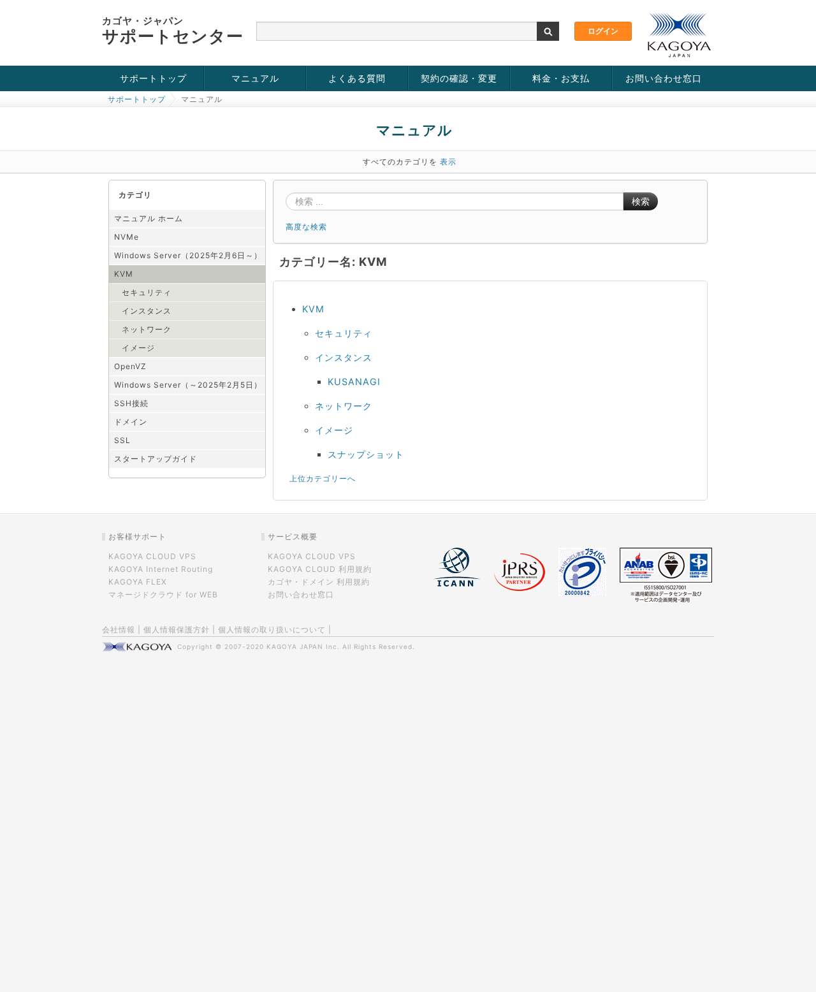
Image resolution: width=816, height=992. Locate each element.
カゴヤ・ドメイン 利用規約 (319, 582)
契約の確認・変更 (459, 78)
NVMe (126, 237)
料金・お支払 (561, 78)
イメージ (138, 348)
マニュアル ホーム (148, 218)
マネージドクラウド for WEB (163, 594)
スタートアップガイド (155, 458)
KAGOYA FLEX (137, 582)
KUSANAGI (354, 381)
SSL (122, 440)
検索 (641, 201)
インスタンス (146, 311)
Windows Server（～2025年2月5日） (188, 385)
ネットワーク (146, 329)
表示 (448, 161)
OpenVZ (130, 366)
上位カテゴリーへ (322, 478)
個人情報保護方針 (176, 629)
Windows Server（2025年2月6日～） (188, 255)
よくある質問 (357, 78)
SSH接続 (131, 403)
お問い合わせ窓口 (663, 78)
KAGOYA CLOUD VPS (152, 556)
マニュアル (255, 78)
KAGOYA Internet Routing (160, 569)
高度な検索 (306, 226)
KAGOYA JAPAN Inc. (303, 646)
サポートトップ (153, 78)
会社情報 (118, 629)
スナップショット (366, 454)
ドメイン (130, 422)
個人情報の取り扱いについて (272, 629)
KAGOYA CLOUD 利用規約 (320, 569)
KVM (123, 274)
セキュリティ (146, 292)
